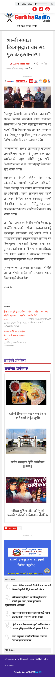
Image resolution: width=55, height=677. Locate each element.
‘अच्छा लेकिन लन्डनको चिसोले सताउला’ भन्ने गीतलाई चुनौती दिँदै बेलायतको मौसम (31, 588)
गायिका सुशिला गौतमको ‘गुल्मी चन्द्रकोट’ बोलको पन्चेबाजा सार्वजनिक (27, 513)
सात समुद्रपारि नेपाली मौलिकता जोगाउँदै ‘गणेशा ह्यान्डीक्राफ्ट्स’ (29, 638)
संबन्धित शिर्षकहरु (16, 368)
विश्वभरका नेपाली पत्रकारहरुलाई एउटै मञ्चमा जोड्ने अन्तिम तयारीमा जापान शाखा (31, 615)
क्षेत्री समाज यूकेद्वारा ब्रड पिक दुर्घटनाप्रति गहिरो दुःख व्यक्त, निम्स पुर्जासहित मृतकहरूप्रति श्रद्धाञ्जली (25, 601)
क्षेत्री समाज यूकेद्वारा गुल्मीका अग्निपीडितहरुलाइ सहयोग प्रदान (14, 315)
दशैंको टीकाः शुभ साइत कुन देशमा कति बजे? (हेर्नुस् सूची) (27, 415)
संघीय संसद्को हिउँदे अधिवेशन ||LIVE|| (27, 464)
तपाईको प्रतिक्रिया (15, 360)
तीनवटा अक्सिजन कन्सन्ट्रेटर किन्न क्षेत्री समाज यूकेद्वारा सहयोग (14, 335)
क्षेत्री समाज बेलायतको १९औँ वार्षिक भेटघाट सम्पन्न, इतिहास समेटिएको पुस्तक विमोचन (31, 627)
